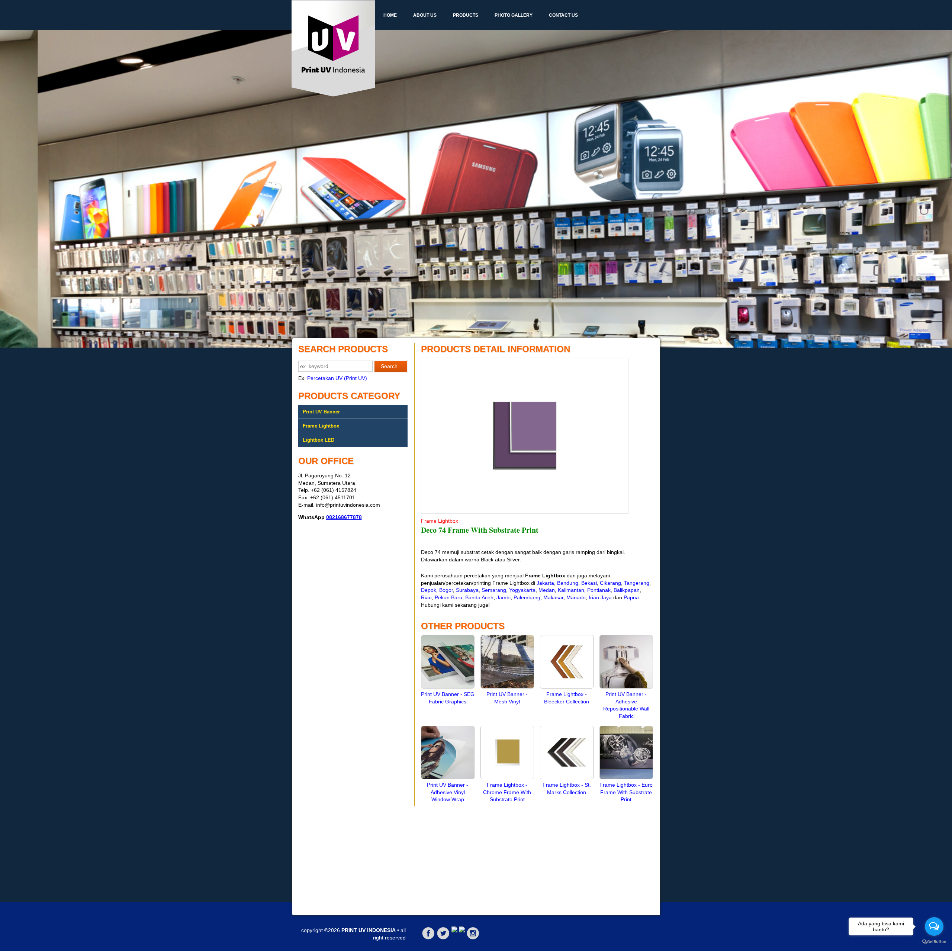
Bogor (446, 590)
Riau (426, 597)
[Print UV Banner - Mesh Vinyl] (507, 687)
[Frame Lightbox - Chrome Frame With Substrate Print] (507, 777)
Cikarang (610, 583)
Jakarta (545, 583)
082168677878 (344, 517)
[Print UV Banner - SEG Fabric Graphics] (448, 687)
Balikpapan (627, 590)
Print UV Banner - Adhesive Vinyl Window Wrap (447, 792)
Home (390, 15)
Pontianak (599, 590)
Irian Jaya (600, 597)
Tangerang (636, 583)
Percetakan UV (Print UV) (337, 378)
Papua (631, 597)
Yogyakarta (522, 590)
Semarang (494, 590)
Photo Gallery (514, 15)
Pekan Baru (448, 597)
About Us (425, 15)
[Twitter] (443, 938)
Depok (428, 590)
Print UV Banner (321, 412)
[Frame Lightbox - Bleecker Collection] (567, 687)
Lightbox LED (318, 440)
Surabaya (467, 590)
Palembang (527, 597)
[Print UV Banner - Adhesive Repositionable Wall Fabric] (626, 687)
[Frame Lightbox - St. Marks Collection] (567, 777)
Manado (576, 597)
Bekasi (589, 583)
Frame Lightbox (321, 426)
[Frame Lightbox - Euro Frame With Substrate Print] (626, 777)
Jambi (503, 597)
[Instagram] (473, 938)
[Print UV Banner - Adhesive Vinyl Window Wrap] (448, 777)
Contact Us (563, 15)
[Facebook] (428, 938)
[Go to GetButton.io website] (934, 942)
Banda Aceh (479, 597)
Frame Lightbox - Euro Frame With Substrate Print (626, 792)
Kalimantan (571, 590)
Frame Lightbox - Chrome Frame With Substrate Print (507, 792)
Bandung (567, 583)
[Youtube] (462, 931)
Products (465, 15)
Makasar (553, 597)
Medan (546, 590)
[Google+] (454, 931)
